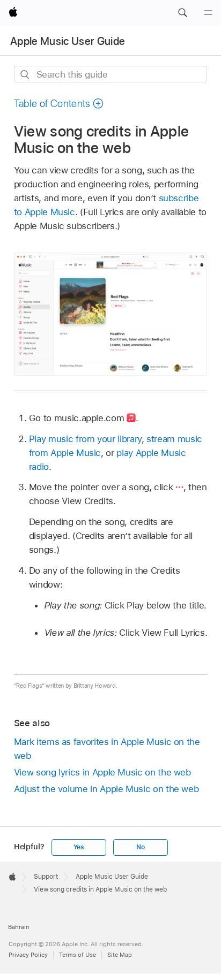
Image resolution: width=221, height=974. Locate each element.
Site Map (119, 954)
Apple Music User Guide (67, 41)
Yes (78, 847)
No (140, 847)
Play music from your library (85, 438)
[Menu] (208, 13)
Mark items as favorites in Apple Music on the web (107, 748)
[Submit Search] (25, 74)
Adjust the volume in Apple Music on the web (106, 788)
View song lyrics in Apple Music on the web (102, 772)
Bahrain (18, 927)
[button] (182, 13)
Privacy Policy (28, 954)
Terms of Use (77, 954)
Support (46, 876)
